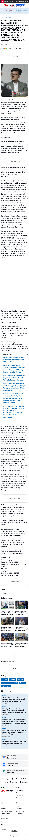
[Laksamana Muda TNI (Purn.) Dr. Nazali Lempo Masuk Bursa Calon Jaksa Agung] (21, 605)
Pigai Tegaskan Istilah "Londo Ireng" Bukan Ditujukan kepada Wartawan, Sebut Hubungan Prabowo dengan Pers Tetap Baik (21, 628)
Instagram (7, 779)
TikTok (6, 782)
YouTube (16, 779)
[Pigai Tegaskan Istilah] (21, 621)
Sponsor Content (20, 811)
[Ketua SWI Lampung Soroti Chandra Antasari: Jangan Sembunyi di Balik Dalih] (21, 637)
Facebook (15, 782)
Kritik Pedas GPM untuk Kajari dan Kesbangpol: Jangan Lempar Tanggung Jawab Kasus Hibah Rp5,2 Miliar (14, 387)
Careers (18, 793)
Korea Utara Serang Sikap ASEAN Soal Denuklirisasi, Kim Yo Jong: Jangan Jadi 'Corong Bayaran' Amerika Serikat (14, 369)
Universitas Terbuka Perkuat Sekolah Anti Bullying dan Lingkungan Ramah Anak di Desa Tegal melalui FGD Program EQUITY (13, 398)
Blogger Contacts (5, 813)
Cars (2, 821)
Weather (3, 826)
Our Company (19, 790)
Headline (4, 593)
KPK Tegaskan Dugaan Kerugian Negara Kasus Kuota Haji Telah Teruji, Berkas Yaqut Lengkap (14, 378)
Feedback (3, 806)
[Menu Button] (2, 5)
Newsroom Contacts (6, 811)
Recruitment (19, 813)
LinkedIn (24, 782)
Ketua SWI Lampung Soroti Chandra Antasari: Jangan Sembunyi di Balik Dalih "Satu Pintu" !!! (21, 645)
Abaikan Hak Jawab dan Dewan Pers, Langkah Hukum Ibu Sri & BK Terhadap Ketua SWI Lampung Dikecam (7, 612)
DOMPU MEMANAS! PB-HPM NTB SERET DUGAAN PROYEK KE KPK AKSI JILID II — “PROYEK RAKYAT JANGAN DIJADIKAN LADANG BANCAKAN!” (13, 411)
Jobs (2, 824)
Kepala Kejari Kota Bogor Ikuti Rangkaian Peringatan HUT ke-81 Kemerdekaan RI (14, 360)
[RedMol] (7, 791)
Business (3, 808)
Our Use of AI (19, 795)
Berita (4, 717)
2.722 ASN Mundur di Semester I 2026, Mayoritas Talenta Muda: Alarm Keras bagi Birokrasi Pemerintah (7, 645)
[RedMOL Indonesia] (14, 6)
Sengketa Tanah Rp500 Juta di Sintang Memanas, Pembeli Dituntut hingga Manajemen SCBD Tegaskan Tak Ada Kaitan (7, 628)
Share (19, 48)
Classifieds (19, 808)
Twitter (25, 779)
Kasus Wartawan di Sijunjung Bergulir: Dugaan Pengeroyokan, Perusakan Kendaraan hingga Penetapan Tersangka (14, 732)
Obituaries (3, 829)
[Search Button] (26, 5)
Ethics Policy (19, 798)
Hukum (4, 728)
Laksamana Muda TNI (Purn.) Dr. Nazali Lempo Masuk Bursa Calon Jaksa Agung (21, 612)
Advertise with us (20, 806)
